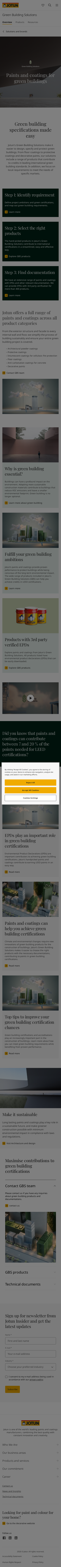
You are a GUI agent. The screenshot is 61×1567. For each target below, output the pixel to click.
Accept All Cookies (30, 790)
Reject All (30, 782)
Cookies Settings (30, 798)
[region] (30, 783)
